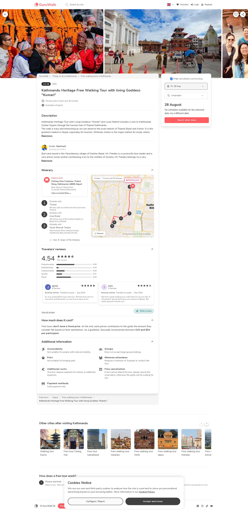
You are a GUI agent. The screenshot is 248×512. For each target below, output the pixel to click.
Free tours (44, 397)
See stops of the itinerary (66, 240)
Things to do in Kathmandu (64, 76)
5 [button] (114, 222)
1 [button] (129, 187)
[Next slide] (241, 43)
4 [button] (112, 226)
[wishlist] (236, 14)
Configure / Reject (95, 501)
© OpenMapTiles (129, 234)
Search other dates (187, 120)
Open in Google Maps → (61, 193)
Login (196, 4)
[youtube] (212, 506)
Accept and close (153, 501)
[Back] (5, 14)
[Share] (243, 14)
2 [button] (129, 213)
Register (208, 4)
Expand (100, 233)
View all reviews (48, 312)
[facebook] (198, 506)
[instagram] (202, 506)
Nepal (55, 397)
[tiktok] (207, 506)
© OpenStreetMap (144, 234)
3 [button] (121, 218)
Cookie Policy (147, 491)
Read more (46, 135)
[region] (122, 206)
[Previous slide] (7, 43)
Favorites (184, 4)
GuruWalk (43, 76)
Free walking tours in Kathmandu (96, 76)
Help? (63, 506)
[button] (132, 186)
